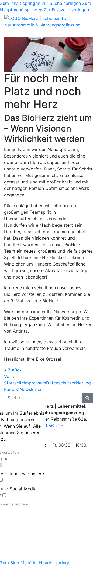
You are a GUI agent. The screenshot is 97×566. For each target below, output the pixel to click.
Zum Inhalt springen (20, 3)
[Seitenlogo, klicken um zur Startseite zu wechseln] (48, 21)
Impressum (35, 383)
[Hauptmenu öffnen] (7, 33)
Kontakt (12, 389)
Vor (7, 376)
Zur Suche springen (61, 3)
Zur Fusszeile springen (66, 9)
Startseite (14, 383)
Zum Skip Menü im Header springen (36, 562)
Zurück (15, 370)
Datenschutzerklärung (68, 383)
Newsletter (31, 389)
